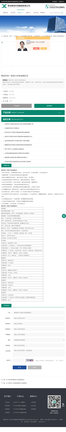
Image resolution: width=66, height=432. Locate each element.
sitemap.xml (41, 421)
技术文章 (36, 12)
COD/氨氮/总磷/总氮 (26, 36)
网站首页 (5, 12)
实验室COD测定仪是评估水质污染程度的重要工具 (19, 124)
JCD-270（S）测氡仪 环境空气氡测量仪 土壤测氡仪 (20, 402)
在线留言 (54, 1)
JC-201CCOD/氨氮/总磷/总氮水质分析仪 (20, 412)
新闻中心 (28, 12)
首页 (10, 36)
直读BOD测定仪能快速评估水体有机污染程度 (18, 161)
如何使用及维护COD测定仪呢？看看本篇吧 (17, 140)
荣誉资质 (7, 405)
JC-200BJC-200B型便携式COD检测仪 (16, 383)
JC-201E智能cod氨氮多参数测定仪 (20, 405)
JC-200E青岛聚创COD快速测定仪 (15, 379)
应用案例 (33, 409)
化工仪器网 (33, 421)
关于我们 (13, 12)
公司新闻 (33, 402)
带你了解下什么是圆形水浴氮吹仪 (14, 149)
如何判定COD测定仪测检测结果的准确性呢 (17, 132)
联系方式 (61, 1)
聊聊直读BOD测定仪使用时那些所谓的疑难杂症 (18, 145)
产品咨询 (16, 106)
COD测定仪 (37, 36)
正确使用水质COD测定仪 (12, 128)
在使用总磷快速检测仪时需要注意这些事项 (17, 153)
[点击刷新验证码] (29, 360)
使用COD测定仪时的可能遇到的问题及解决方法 (18, 136)
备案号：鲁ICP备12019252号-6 (48, 419)
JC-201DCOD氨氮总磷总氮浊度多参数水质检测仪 (20, 409)
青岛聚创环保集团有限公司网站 (14, 1)
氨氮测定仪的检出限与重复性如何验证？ (16, 157)
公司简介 (7, 402)
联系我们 (42, 12)
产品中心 (19, 12)
